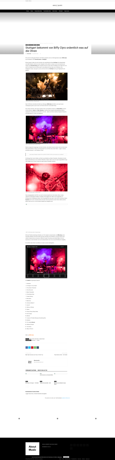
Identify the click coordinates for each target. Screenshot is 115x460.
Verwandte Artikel (31, 370)
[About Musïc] (57, 5)
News (32, 11)
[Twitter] (88, 1)
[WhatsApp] (35, 347)
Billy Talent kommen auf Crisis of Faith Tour (34, 354)
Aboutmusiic (29, 53)
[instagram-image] (19, 418)
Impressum (66, 11)
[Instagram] (79, 1)
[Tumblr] (87, 1)
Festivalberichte (47, 11)
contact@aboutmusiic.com (56, 446)
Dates (27, 381)
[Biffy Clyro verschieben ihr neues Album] (60, 377)
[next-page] (28, 386)
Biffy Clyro (33, 340)
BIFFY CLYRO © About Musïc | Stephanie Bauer (37, 338)
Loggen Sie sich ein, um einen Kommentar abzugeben (36, 393)
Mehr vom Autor (42, 370)
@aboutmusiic (66, 398)
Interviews (54, 11)
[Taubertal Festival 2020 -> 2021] (46, 377)
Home (27, 11)
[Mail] (81, 1)
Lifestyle (61, 11)
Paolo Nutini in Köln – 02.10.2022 (60, 354)
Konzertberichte (38, 11)
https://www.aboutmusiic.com (38, 362)
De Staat (38, 340)
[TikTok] (85, 1)
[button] (88, 11)
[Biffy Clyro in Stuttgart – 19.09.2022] (32, 377)
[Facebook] (77, 1)
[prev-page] (26, 386)
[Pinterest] (83, 1)
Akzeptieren (66, 457)
